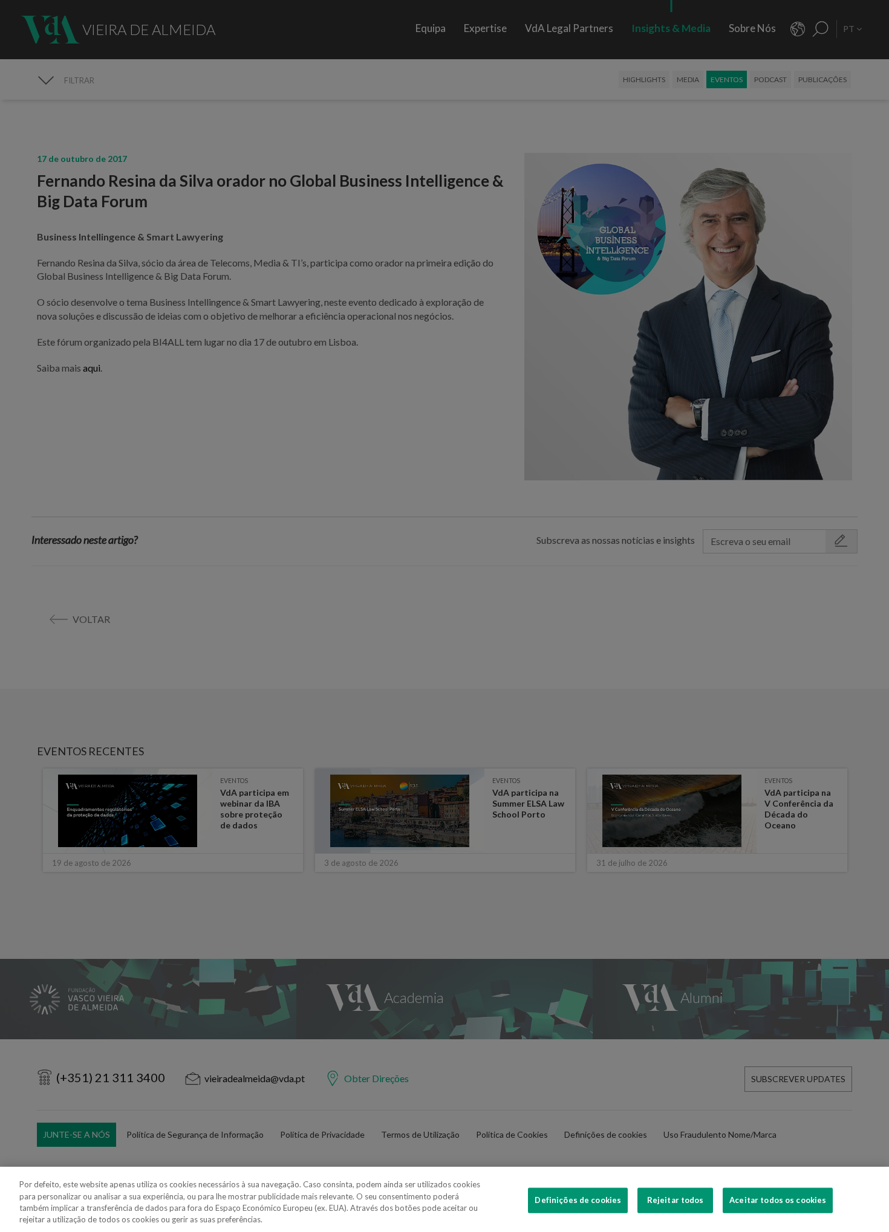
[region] (444, 1199)
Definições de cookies (578, 1200)
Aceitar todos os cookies (777, 1200)
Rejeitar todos (675, 1200)
